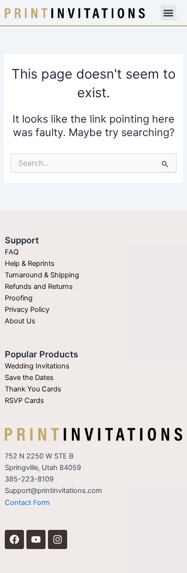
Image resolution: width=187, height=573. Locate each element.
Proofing (19, 298)
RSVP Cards (24, 400)
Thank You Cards (33, 389)
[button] (168, 13)
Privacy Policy (27, 309)
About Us (20, 321)
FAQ (12, 252)
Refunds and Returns (39, 286)
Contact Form (27, 502)
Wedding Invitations (37, 366)
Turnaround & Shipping (42, 275)
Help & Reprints (30, 263)
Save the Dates (29, 377)
